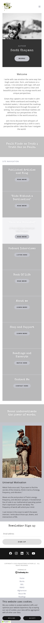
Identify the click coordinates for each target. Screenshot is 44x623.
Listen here (22, 255)
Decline (11, 618)
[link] (7, 6)
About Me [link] (22, 593)
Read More (22, 179)
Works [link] (22, 581)
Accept (32, 618)
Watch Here (22, 363)
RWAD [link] (22, 587)
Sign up (22, 542)
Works (22, 58)
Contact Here (22, 386)
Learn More (22, 307)
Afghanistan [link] (22, 590)
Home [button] (22, 578)
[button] (39, 7)
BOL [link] (22, 584)
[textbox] (22, 534)
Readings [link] (22, 597)
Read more (22, 206)
